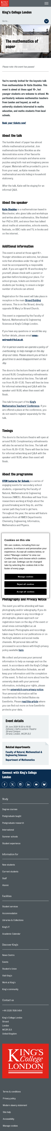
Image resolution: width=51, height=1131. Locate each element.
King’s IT (17, 928)
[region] (25, 565)
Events (16, 963)
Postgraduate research (24, 824)
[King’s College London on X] (12, 784)
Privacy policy (19, 1098)
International (19, 830)
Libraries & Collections (24, 921)
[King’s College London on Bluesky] (44, 784)
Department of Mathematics (20, 760)
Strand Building (33, 300)
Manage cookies (20, 1126)
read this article (30, 701)
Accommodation (21, 914)
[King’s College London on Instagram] (20, 784)
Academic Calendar (22, 934)
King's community (21, 990)
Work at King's (20, 983)
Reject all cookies (25, 584)
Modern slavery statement (24, 1105)
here (21, 650)
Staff (15, 879)
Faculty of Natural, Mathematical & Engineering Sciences (24, 753)
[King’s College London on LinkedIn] (28, 784)
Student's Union (20, 969)
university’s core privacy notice (26, 689)
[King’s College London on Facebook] (4, 784)
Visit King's (18, 976)
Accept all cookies (25, 592)
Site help (16, 1112)
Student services (21, 907)
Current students (21, 872)
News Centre (19, 956)
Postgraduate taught (23, 817)
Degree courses (21, 810)
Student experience (22, 844)
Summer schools (21, 837)
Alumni (16, 886)
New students (19, 865)
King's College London (17, 12)
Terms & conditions (21, 1092)
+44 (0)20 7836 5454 (12, 1011)
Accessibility (18, 1119)
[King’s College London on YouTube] (36, 784)
